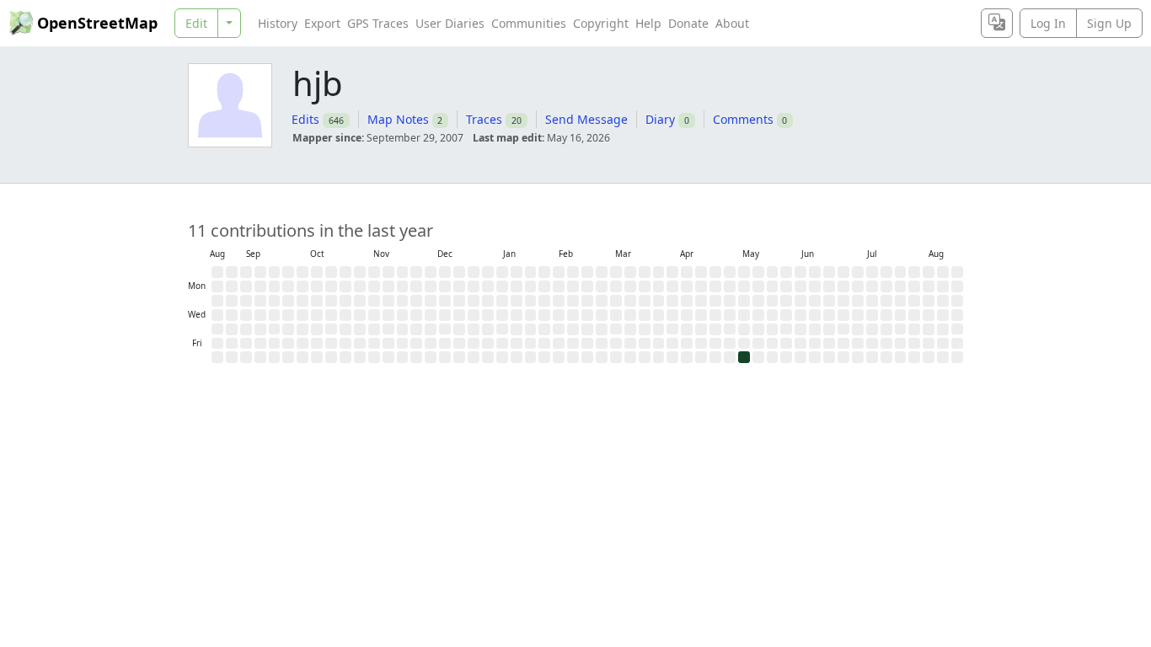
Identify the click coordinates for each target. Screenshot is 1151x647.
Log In (1048, 23)
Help (648, 23)
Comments (743, 119)
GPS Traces (378, 23)
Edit (196, 23)
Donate (688, 23)
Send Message (586, 119)
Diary (660, 119)
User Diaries (449, 23)
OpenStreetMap (97, 23)
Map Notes (398, 119)
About (732, 23)
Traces (484, 119)
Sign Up (1109, 23)
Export (322, 23)
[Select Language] (997, 23)
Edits (305, 119)
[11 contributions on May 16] (744, 357)
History (277, 23)
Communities (528, 23)
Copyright (601, 23)
